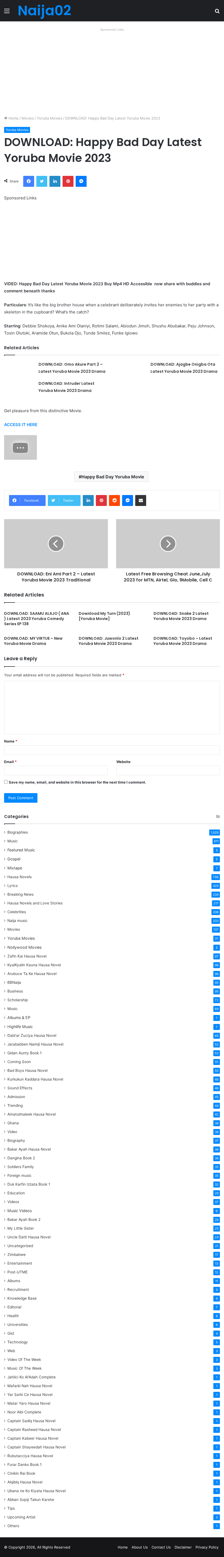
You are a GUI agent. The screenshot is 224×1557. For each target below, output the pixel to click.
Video (12, 1132)
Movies (28, 118)
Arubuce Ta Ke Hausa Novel (32, 973)
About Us (140, 1547)
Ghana (13, 1123)
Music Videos (19, 1210)
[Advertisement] (112, 71)
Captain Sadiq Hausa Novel (31, 1421)
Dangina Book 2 (21, 1158)
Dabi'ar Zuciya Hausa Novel (31, 1035)
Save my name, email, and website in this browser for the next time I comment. (77, 782)
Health (13, 1316)
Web (11, 1351)
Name (10, 741)
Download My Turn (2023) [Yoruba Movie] (104, 616)
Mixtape (14, 868)
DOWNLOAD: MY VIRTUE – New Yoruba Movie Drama (33, 641)
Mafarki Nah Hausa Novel (29, 1386)
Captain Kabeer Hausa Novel (32, 1438)
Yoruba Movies (49, 118)
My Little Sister (20, 1228)
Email (10, 761)
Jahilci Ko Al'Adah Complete (31, 1377)
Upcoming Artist (21, 1517)
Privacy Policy (207, 1547)
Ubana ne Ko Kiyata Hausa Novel (36, 1491)
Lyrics (12, 885)
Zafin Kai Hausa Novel (26, 956)
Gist (10, 1333)
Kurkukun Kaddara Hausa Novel (35, 1079)
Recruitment (18, 1289)
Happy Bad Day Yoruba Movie (112, 476)
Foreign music (19, 1175)
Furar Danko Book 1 (24, 1464)
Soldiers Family (20, 1167)
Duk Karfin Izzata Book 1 (28, 1184)
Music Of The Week (24, 1368)
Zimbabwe (16, 1254)
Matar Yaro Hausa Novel (28, 1403)
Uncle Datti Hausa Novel (29, 1237)
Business (15, 991)
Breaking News (21, 894)
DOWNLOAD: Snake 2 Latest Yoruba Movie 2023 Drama (181, 616)
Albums (13, 1281)
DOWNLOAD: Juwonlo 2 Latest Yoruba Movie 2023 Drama (108, 641)
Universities (17, 1324)
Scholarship (17, 1000)
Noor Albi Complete (24, 1412)
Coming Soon (19, 1062)
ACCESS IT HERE (20, 424)
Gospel (13, 859)
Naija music (17, 920)
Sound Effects (19, 1088)
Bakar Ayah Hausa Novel (29, 1149)
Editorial (14, 1307)
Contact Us (161, 1547)
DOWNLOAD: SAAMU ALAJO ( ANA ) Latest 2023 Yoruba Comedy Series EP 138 (36, 619)
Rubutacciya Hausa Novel (30, 1456)
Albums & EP (18, 1017)
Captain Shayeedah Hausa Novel (36, 1447)
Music (12, 841)
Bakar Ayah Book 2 (23, 1219)
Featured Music (21, 850)
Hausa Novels (19, 877)
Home (13, 118)
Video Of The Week (24, 1359)
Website (123, 761)
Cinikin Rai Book (21, 1473)
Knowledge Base (22, 1298)
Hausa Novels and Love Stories (35, 903)
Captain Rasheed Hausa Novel (34, 1429)
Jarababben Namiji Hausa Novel (35, 1044)
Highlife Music (20, 1026)
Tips (11, 1508)
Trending (15, 1105)
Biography (16, 1140)
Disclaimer (183, 1547)
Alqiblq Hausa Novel (24, 1482)
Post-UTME (17, 1272)
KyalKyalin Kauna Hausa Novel (34, 965)
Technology (17, 1342)
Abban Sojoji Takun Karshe (30, 1499)
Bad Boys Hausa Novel (27, 1070)
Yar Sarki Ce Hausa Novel (29, 1394)
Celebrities (16, 912)
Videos (13, 1202)
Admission (16, 1097)
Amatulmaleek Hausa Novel (31, 1114)
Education (16, 1193)
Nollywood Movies (24, 947)
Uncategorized (20, 1246)
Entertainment (19, 1263)
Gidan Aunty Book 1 (24, 1053)
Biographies (17, 832)
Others (13, 1526)
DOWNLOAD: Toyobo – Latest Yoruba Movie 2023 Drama (183, 641)
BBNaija (14, 982)
